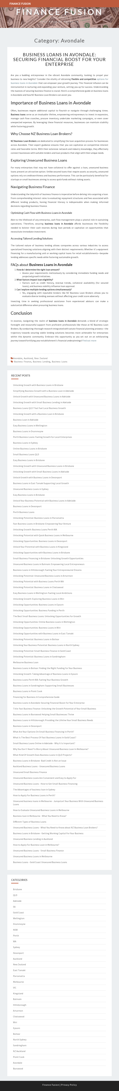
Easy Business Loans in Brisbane (29, 460)
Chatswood (18, 1016)
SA (14, 906)
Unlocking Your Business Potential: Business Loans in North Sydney (46, 645)
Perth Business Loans (23, 512)
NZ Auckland (19, 1051)
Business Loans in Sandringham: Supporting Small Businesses (43, 685)
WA (14, 941)
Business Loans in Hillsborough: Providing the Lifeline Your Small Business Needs (53, 720)
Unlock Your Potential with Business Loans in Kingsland (40, 546)
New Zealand (40, 358)
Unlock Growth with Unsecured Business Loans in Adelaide (41, 396)
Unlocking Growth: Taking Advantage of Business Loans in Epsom (45, 673)
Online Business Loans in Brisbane (30, 448)
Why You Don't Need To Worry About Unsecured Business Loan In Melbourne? (51, 749)
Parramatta (19, 976)
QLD (15, 895)
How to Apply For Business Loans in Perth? (34, 795)
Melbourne (18, 981)
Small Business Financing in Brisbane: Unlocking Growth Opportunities (48, 558)
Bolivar (16, 1033)
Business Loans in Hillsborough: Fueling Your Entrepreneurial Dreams (47, 569)
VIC (14, 987)
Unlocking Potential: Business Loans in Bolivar (36, 639)
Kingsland (18, 993)
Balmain (17, 999)
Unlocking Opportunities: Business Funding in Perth (38, 610)
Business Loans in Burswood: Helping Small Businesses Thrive (43, 714)
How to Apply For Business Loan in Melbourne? (36, 844)
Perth (16, 935)
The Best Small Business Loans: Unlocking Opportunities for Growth (47, 616)
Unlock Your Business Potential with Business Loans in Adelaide (44, 500)
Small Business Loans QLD (26, 454)
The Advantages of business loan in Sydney (34, 789)
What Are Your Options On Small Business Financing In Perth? (43, 731)
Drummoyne (19, 923)
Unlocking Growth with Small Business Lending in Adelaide (42, 402)
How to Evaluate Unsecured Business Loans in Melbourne (41, 810)
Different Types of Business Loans (29, 821)
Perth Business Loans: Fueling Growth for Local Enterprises (42, 437)
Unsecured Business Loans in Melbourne (32, 856)
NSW (15, 929)
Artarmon (18, 1010)
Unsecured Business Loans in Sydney (30, 489)
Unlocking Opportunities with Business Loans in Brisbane (41, 552)
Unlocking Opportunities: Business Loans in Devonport (40, 541)
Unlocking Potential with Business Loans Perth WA (38, 581)
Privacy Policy (69, 1084)
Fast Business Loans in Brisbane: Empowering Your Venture (42, 523)
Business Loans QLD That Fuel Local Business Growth (39, 408)
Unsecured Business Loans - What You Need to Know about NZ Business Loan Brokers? (55, 827)
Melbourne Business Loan (25, 662)
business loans (59, 361)
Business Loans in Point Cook (27, 691)
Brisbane (17, 889)
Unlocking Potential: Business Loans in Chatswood (38, 587)
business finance (22, 361)
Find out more (89, 340)
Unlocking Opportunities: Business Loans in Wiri (37, 627)
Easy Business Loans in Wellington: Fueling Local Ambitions (42, 593)
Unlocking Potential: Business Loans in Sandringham (39, 656)
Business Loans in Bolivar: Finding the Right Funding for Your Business (47, 668)
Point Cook (18, 1056)
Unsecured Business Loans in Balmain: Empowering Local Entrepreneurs (48, 564)
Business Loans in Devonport (27, 506)
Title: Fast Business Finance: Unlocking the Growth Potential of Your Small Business (54, 708)
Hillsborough (19, 1004)
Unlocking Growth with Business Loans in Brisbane (38, 385)
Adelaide (17, 900)
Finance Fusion (20, 3)
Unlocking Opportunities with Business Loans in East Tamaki (43, 633)
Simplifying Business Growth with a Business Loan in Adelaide (43, 390)
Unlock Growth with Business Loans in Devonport (37, 477)
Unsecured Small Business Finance (30, 772)
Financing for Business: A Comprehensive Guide (36, 697)
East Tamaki (19, 970)
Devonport (18, 952)
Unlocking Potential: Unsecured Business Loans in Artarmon (43, 575)
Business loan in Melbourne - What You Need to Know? (39, 815)
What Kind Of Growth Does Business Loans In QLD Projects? (42, 754)
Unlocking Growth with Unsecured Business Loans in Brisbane (43, 466)
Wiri (15, 1022)
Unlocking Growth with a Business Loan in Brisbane (38, 413)
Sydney (16, 947)
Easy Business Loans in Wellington (30, 425)
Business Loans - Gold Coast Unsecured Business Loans (40, 862)
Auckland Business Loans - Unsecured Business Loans (39, 766)
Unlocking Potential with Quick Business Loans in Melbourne (43, 535)
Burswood (18, 1068)
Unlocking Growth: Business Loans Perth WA (35, 529)
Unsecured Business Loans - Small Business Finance (38, 850)
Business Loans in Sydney (25, 442)
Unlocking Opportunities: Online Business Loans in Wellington (44, 621)
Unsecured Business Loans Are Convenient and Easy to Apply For (44, 777)
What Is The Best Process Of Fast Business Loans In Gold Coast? (44, 737)
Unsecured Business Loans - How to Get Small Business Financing (45, 783)
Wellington (18, 918)
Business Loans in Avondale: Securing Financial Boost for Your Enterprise (59, 59)
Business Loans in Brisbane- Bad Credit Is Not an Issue (39, 760)
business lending (41, 361)
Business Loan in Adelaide (25, 419)
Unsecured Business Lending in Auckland (33, 839)
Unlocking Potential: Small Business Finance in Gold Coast (42, 650)
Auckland (28, 358)
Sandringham (19, 1045)
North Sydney (19, 1039)
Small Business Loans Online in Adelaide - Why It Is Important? (44, 743)
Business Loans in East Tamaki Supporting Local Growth (41, 483)
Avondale (17, 358)
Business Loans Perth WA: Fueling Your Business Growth (40, 679)
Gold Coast (18, 912)
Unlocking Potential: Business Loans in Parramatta (38, 517)
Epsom (16, 1028)
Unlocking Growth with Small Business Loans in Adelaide (41, 471)
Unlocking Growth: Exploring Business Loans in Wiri (38, 598)
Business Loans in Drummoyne (28, 431)
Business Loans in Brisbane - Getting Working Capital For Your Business (48, 833)
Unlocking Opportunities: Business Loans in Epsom (38, 604)
